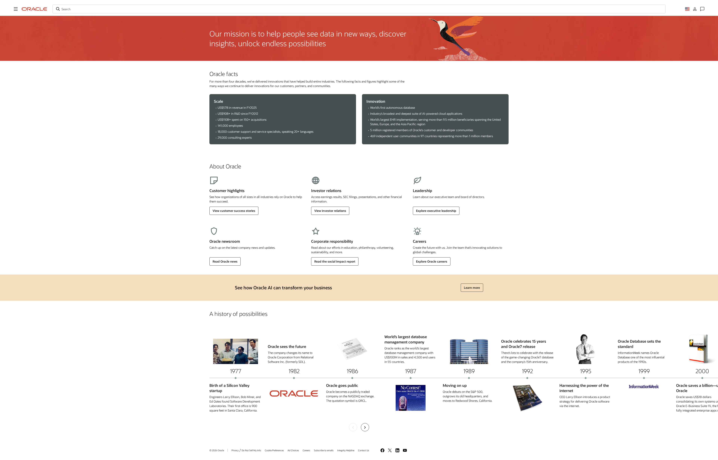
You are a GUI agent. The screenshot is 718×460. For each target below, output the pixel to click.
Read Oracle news (225, 261)
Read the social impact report (334, 261)
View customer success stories (234, 211)
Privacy (235, 450)
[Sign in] (695, 9)
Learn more (472, 288)
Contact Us (363, 450)
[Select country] (687, 9)
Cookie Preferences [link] (274, 450)
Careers (306, 450)
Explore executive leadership (436, 211)
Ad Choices (293, 450)
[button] (15, 9)
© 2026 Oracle (216, 450)
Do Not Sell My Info (251, 450)
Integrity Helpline (345, 450)
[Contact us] (702, 9)
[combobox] (359, 8)
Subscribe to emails (324, 450)
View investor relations (330, 211)
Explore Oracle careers (431, 261)
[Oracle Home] (34, 9)
